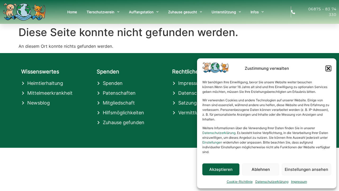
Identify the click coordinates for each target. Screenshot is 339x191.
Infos (255, 12)
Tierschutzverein (100, 12)
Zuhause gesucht (182, 12)
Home (72, 12)
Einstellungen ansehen (306, 169)
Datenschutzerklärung (218, 133)
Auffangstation (141, 12)
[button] (328, 68)
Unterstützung (224, 12)
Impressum (299, 182)
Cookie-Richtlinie (240, 182)
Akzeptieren (221, 169)
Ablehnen (261, 169)
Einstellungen (212, 142)
